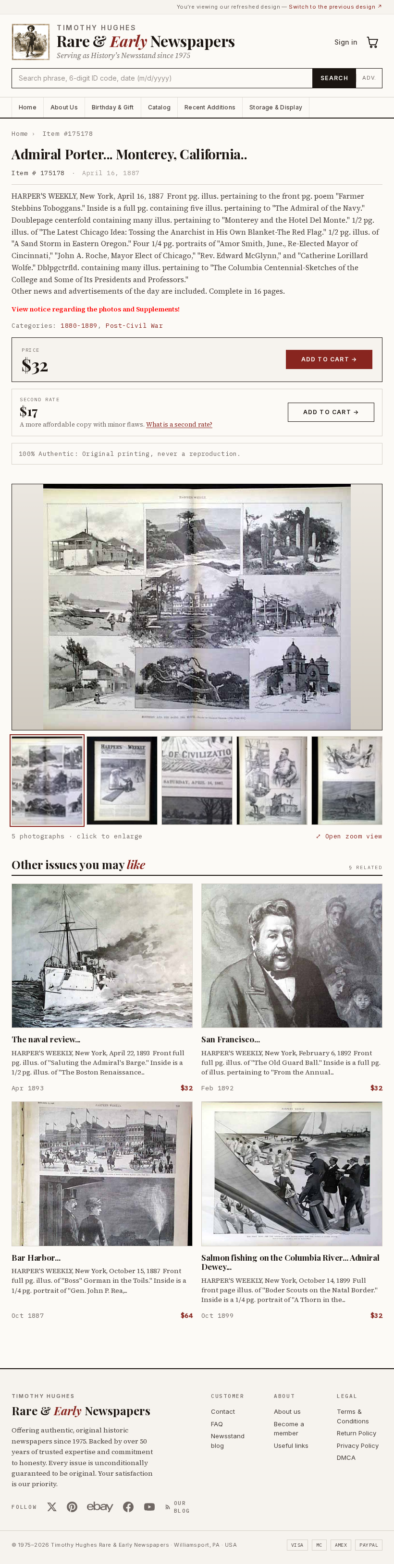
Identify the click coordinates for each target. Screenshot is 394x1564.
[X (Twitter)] (52, 1507)
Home (28, 107)
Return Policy (356, 1433)
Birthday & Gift (113, 107)
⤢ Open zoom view (349, 836)
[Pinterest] (72, 1507)
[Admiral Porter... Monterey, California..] (47, 780)
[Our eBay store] (100, 1507)
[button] (197, 607)
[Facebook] (128, 1507)
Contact (223, 1411)
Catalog (159, 107)
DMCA (346, 1457)
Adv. (369, 77)
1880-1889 (79, 326)
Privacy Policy (358, 1445)
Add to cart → (329, 359)
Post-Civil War (134, 326)
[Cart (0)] (372, 42)
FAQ (217, 1424)
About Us (64, 107)
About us (287, 1411)
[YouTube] (149, 1507)
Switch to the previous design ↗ (335, 6)
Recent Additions (210, 107)
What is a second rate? (179, 424)
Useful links (291, 1445)
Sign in (345, 42)
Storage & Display (275, 107)
